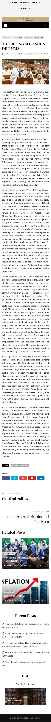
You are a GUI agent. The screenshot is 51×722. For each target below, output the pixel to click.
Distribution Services (25, 684)
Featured (7, 37)
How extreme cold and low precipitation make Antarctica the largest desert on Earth (25, 644)
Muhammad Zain (14, 54)
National (18, 37)
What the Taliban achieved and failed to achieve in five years (25, 654)
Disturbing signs (15, 596)
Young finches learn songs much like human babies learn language (23, 635)
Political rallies (15, 498)
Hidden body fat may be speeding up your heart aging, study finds (25, 625)
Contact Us (25, 8)
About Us (24, 2)
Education (9, 553)
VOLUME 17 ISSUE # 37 (34, 37)
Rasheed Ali (12, 565)
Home (14, 2)
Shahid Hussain (14, 601)
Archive (36, 2)
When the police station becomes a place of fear (23, 663)
